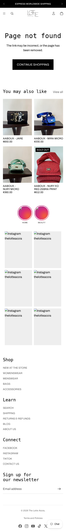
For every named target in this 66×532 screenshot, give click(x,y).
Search (8, 408)
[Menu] (4, 13)
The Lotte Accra (37, 510)
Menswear (10, 378)
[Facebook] (20, 526)
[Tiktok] (39, 526)
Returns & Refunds (16, 418)
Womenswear (12, 373)
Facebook (10, 448)
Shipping (9, 413)
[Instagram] (26, 526)
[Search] (12, 13)
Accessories (12, 389)
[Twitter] (46, 526)
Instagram (10, 453)
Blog (6, 424)
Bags (6, 384)
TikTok (7, 458)
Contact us (11, 464)
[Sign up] (59, 489)
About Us (9, 429)
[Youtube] (33, 526)
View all (58, 92)
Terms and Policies (33, 518)
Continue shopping (33, 64)
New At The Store (15, 367)
